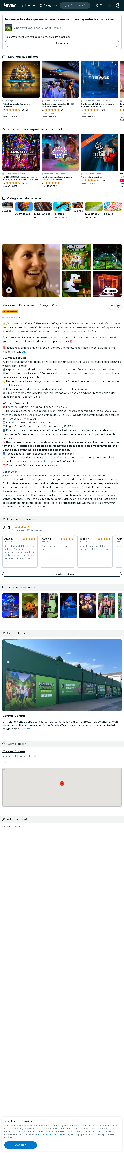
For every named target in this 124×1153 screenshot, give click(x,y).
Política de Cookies (33, 1131)
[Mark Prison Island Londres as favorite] (114, 137)
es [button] (101, 5)
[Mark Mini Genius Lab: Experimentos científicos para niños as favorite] (75, 137)
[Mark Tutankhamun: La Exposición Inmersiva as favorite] (36, 64)
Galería (112, 291)
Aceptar (20, 1145)
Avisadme (62, 43)
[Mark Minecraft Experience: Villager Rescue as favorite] (119, 307)
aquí (25, 351)
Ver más (26, 729)
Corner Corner (13, 751)
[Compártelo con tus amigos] (112, 307)
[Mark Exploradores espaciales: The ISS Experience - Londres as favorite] (75, 64)
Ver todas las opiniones (62, 574)
